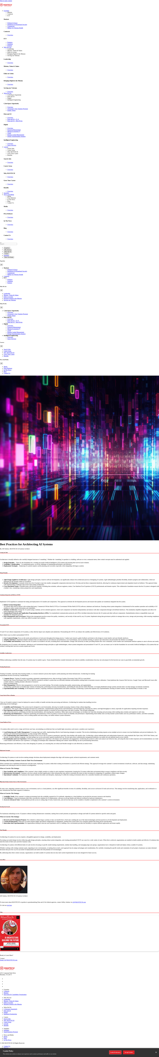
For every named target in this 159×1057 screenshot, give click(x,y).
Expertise (6, 248)
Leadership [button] (7, 999)
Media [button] (5, 1036)
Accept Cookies (129, 1052)
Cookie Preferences (115, 1052)
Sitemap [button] (6, 1048)
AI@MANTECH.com (79, 902)
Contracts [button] (6, 991)
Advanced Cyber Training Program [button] (17, 109)
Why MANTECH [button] (9, 1020)
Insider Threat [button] (11, 110)
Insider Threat (11, 315)
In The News (7, 370)
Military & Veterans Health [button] (15, 28)
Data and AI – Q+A (13, 320)
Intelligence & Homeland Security (17, 271)
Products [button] (9, 42)
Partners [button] (9, 45)
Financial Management (14, 327)
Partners (9, 283)
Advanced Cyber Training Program (17, 314)
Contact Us (7, 373)
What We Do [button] (7, 93)
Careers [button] (6, 147)
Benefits (6, 356)
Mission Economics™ (13, 329)
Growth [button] (6, 1024)
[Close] (156, 1052)
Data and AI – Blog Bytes (14, 322)
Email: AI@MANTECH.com (8, 960)
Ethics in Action (8, 297)
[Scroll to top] (2, 965)
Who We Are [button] (7, 47)
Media (5, 366)
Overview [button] (10, 35)
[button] (6, 7)
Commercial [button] (10, 26)
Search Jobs (7, 349)
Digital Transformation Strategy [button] (16, 136)
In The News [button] (7, 1040)
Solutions (10, 281)
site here (9, 905)
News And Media (8, 257)
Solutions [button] (10, 44)
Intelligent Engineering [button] (10, 1014)
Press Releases (8, 368)
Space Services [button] (11, 145)
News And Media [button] (9, 194)
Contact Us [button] (7, 1046)
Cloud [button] (9, 133)
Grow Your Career (9, 354)
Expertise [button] (6, 10)
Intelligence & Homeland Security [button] (17, 24)
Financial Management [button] (14, 130)
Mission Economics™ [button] (13, 131)
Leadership (7, 293)
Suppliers (6, 255)
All (1, 264)
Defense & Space (12, 269)
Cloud (9, 330)
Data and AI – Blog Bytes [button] (14, 121)
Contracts (6, 276)
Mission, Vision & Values (11, 295)
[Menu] (0, 242)
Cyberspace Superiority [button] (10, 1009)
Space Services (11, 339)
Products (9, 279)
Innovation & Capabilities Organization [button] (15, 994)
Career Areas (7, 351)
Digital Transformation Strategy (16, 334)
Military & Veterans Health (15, 274)
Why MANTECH (9, 352)
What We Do (7, 251)
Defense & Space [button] (12, 23)
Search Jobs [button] (7, 1019)
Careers (6, 253)
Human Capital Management (15, 332)
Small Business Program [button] (11, 1032)
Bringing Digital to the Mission (13, 298)
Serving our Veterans (10, 300)
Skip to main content (6, 1)
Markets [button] (6, 993)
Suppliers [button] (6, 193)
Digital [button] (6, 1012)
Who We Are (7, 250)
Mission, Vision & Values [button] (11, 1001)
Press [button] (5, 1038)
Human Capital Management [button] (15, 135)
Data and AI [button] (7, 1011)
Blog (5, 371)
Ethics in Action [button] (8, 1002)
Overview (10, 312)
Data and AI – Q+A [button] (13, 119)
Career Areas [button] (7, 1022)
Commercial (10, 273)
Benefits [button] (6, 1025)
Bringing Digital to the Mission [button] (13, 1004)
